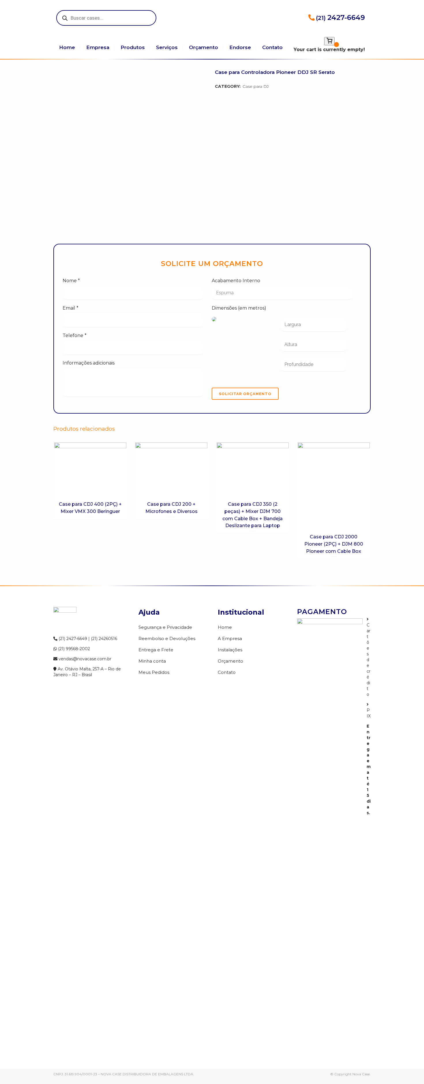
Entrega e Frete (155, 649)
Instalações (230, 649)
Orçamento (230, 661)
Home (225, 627)
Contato (227, 672)
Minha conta (152, 661)
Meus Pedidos (153, 672)
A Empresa (230, 638)
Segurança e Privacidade (165, 627)
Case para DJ (256, 86)
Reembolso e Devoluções (166, 638)
